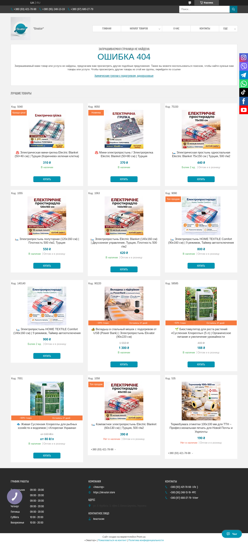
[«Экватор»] (20, 28)
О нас (176, 28)
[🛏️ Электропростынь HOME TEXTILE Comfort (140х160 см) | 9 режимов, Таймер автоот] (47, 306)
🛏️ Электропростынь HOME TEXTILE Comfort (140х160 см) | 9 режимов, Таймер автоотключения (47, 331)
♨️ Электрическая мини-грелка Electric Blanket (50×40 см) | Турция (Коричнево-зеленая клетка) (47, 154)
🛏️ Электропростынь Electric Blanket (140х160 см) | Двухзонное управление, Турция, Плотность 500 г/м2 (123, 242)
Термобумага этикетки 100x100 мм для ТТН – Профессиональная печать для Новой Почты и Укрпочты (201, 427)
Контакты (205, 28)
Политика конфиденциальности (146, 540)
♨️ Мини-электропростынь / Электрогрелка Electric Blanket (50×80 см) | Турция (124, 154)
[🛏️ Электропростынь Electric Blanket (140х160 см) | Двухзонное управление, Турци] (124, 215)
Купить (47, 179)
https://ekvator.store (104, 492)
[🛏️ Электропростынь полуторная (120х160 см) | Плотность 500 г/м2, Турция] (47, 215)
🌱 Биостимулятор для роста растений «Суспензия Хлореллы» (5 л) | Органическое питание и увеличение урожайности (201, 332)
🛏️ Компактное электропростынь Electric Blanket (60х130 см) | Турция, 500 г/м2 (123, 426)
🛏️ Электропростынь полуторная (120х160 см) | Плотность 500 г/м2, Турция (47, 240)
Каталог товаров (139, 28)
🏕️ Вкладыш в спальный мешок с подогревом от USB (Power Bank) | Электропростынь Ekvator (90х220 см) (124, 332)
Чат (234, 533)
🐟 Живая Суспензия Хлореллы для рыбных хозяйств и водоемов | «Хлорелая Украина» (47, 426)
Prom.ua (141, 536)
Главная (106, 28)
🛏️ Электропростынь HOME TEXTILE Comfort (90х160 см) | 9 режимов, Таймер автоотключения (201, 240)
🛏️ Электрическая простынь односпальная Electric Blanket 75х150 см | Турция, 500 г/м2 (201, 154)
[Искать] (233, 9)
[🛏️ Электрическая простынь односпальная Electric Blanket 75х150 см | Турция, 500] (201, 129)
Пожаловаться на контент (112, 540)
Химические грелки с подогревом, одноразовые (124, 76)
